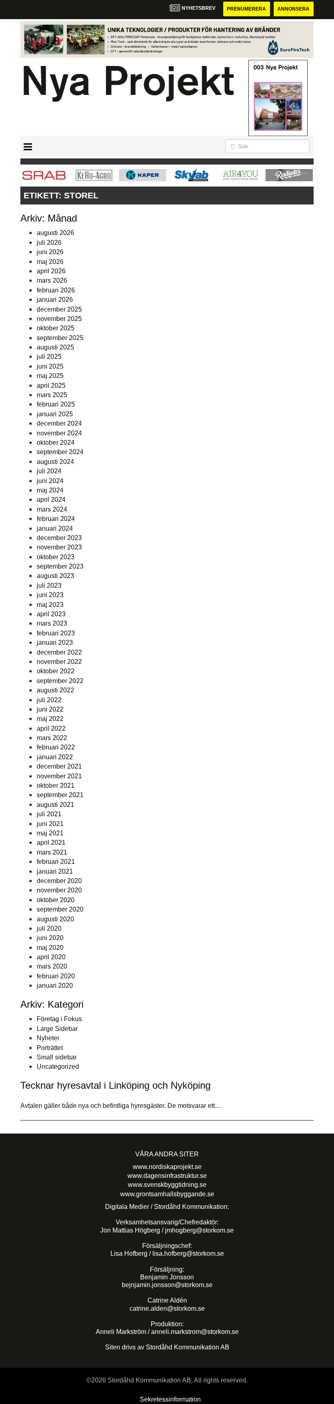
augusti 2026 (55, 232)
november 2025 (59, 318)
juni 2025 (50, 366)
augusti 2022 (55, 690)
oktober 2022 (56, 671)
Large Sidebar (57, 1028)
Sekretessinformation (170, 1399)
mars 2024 (52, 509)
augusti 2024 (55, 461)
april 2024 (51, 499)
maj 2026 (50, 261)
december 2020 (59, 880)
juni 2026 (50, 251)
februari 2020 (56, 976)
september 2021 (60, 794)
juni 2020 (50, 937)
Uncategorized (58, 1066)
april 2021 (51, 842)
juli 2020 (49, 928)
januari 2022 (55, 757)
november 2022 (59, 661)
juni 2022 (50, 709)
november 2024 (59, 433)
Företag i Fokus (59, 1018)
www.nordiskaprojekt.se (167, 1166)
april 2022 (51, 728)
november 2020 (59, 890)
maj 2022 (50, 718)
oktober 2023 (56, 557)
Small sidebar (57, 1057)
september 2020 (60, 909)
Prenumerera (246, 9)
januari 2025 (55, 414)
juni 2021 (50, 823)
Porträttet (50, 1047)
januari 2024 (55, 528)
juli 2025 (49, 356)
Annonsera (293, 9)
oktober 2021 (56, 785)
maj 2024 (50, 490)
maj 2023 (50, 604)
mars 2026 (52, 280)
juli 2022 (49, 700)
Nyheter (48, 1038)
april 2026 (51, 271)
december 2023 (59, 537)
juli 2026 (49, 242)
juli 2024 (49, 471)
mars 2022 (52, 737)
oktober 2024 (56, 442)
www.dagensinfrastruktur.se (167, 1175)
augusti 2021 (55, 804)
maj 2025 (50, 375)
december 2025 (59, 309)
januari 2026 (55, 299)
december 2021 (59, 766)
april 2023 (51, 614)
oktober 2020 (56, 899)
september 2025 (60, 337)
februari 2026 (56, 290)
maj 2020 (50, 947)
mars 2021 (52, 852)
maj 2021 (50, 833)
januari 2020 (55, 985)
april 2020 (51, 957)
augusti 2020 (55, 919)
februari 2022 (56, 747)
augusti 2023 (55, 575)
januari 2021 (55, 871)
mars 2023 (52, 623)
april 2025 (51, 385)
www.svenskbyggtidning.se (167, 1184)
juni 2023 (50, 594)
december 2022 (59, 652)
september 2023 (60, 566)
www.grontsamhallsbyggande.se (167, 1194)
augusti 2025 (55, 347)
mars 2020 (52, 966)
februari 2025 (56, 404)
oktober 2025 (56, 328)
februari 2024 (56, 518)
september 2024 (60, 451)
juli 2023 (49, 585)
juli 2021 (49, 814)
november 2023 (59, 547)
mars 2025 (52, 394)
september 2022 (60, 680)
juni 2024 (50, 480)
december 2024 (59, 423)
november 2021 (59, 776)
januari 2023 (55, 642)
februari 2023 (56, 633)
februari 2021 (56, 861)
